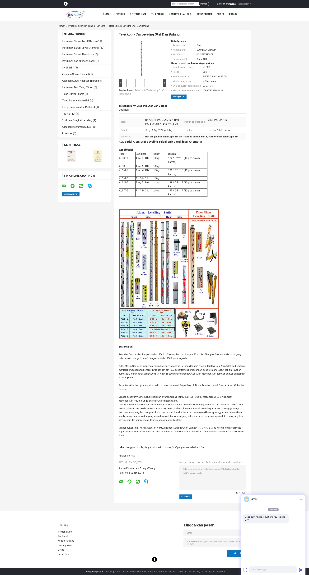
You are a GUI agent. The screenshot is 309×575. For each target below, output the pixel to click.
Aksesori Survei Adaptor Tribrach (80, 80)
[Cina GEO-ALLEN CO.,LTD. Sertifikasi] (71, 156)
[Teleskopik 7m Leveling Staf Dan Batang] (141, 58)
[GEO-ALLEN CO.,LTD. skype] (92, 186)
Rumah (107, 14)
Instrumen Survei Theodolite (78, 54)
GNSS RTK (68, 67)
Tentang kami (138, 14)
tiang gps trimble (134, 447)
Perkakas (67, 133)
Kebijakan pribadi (94, 571)
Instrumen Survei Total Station (79, 41)
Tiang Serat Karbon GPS (75, 100)
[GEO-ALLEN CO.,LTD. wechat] (83, 186)
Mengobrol (178, 96)
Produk (120, 14)
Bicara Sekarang (225, 3)
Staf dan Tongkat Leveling (91, 26)
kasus (233, 14)
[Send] (301, 569)
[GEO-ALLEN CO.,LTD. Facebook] (66, 4)
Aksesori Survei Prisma (75, 74)
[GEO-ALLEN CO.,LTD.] (75, 14)
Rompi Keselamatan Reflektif (78, 107)
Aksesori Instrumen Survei (76, 126)
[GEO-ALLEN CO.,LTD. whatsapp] (74, 186)
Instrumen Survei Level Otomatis (80, 47)
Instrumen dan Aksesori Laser (78, 61)
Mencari (203, 4)
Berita (220, 14)
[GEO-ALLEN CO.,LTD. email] (66, 186)
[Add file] (245, 569)
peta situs (63, 554)
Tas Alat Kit (68, 113)
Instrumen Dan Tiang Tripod (77, 87)
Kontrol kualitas (180, 14)
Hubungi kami (204, 14)
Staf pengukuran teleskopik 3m (188, 447)
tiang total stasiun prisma (157, 447)
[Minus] (301, 499)
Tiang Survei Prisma (73, 93)
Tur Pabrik (157, 14)
